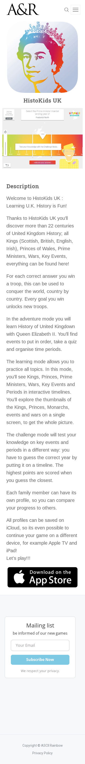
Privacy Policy (42, 753)
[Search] (66, 10)
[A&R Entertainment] (22, 9)
